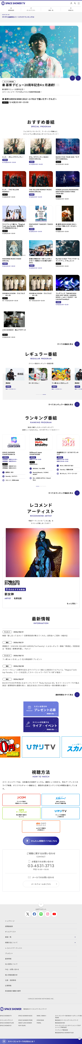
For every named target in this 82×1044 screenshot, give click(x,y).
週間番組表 (11, 10)
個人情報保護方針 (11, 975)
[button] (37, 394)
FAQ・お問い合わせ (12, 969)
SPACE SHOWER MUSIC (25, 1016)
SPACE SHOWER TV (6, 1016)
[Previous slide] (72, 78)
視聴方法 (70, 10)
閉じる (79, 1038)
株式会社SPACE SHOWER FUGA (64, 1032)
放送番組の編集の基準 (13, 991)
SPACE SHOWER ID (5, 1025)
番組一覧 (50, 10)
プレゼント (9, 953)
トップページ (9, 921)
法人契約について (11, 964)
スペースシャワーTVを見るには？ (21, 1041)
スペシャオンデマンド (6, 1020)
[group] (39, 52)
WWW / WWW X (41, 1016)
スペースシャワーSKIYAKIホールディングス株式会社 (68, 1016)
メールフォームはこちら (41, 884)
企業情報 (8, 985)
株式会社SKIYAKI (60, 1023)
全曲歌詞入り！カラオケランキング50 (20, 17)
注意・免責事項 (10, 980)
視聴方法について (11, 942)
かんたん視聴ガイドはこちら (44, 840)
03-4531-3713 (41, 866)
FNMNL (39, 1023)
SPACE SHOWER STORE (25, 1020)
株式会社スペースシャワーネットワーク (66, 1020)
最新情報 (8, 959)
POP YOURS (22, 1025)
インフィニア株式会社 (61, 1030)
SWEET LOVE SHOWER (25, 1023)
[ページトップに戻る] (41, 904)
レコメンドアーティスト (13, 948)
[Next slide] (78, 78)
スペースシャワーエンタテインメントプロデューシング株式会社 (68, 1026)
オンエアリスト (31, 10)
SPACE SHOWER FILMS (7, 1023)
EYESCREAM (40, 1020)
